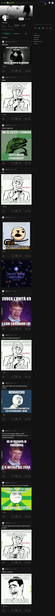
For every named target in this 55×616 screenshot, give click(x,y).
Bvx (4, 251)
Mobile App (37, 35)
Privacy (35, 43)
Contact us (36, 37)
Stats (26, 33)
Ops (5, 414)
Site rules (36, 39)
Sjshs (5, 512)
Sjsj (4, 472)
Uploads (6, 33)
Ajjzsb (5, 66)
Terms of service (38, 41)
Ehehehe (5, 44)
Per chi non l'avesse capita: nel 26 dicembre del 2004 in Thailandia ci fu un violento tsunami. (15, 435)
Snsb (5, 114)
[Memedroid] (4, 2)
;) (2, 294)
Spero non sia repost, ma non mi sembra (15, 485)
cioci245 (7, 41)
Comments (16, 33)
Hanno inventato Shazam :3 (11, 338)
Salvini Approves (7, 128)
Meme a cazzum (7, 572)
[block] (29, 71)
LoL (3, 172)
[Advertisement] (44, 13)
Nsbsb (5, 206)
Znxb (5, 372)
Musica (5, 606)
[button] (29, 19)
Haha (4, 80)
